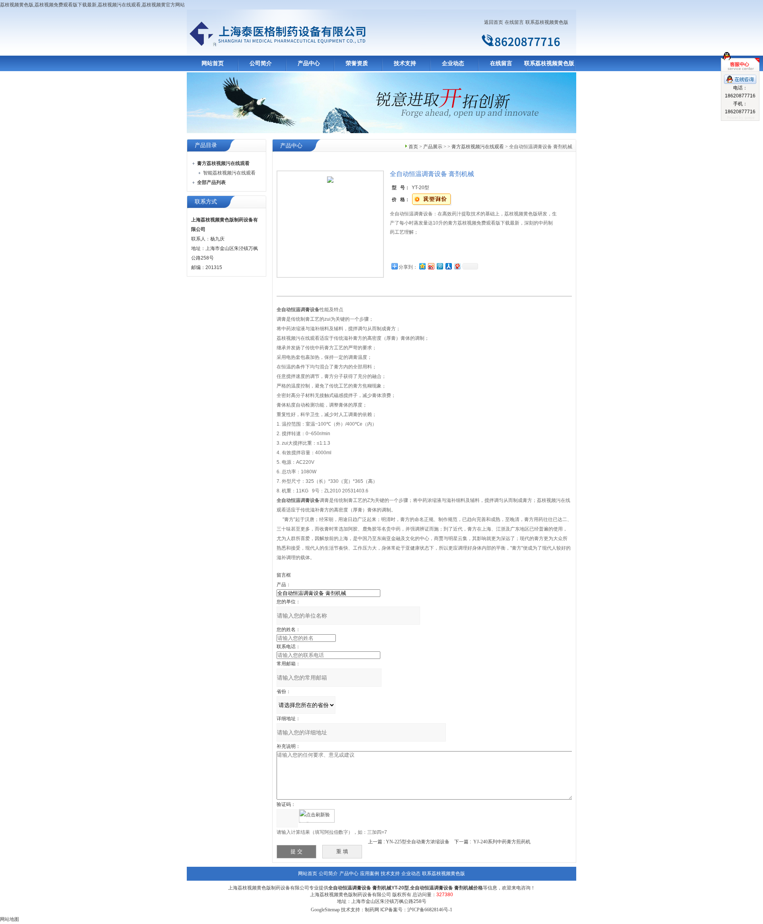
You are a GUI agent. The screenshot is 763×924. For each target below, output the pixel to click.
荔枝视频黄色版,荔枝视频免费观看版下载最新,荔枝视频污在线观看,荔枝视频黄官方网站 (92, 5)
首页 (413, 146)
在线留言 (514, 22)
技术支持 (405, 63)
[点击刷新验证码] (317, 816)
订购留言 (415, 250)
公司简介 (261, 63)
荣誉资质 (357, 63)
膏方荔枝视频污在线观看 (477, 146)
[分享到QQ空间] (422, 266)
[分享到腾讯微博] (439, 266)
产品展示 (432, 146)
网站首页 (212, 63)
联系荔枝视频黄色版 (546, 22)
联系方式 (206, 202)
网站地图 (9, 919)
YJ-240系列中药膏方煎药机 (502, 842)
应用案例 (369, 873)
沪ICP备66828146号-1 (429, 909)
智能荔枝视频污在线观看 (229, 173)
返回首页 (493, 22)
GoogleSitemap (325, 909)
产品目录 (206, 145)
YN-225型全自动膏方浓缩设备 (417, 842)
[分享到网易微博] (457, 266)
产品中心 (309, 63)
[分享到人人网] (448, 266)
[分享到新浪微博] (430, 266)
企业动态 (453, 63)
